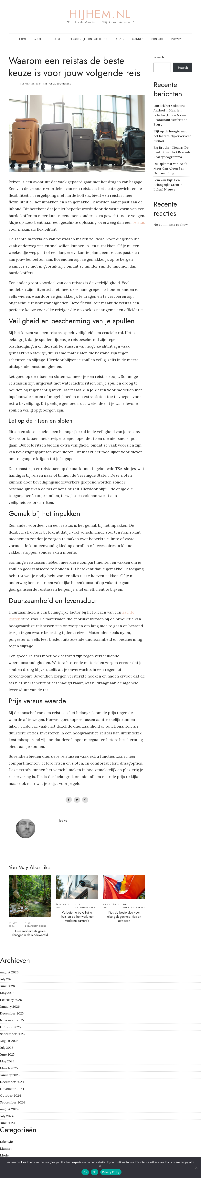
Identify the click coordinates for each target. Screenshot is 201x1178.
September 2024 (12, 1102)
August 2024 (9, 1109)
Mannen (138, 39)
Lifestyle (56, 39)
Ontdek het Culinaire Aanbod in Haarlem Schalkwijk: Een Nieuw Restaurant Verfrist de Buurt (170, 115)
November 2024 (12, 1089)
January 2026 (10, 1006)
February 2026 (11, 1000)
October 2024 (10, 1095)
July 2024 (7, 1116)
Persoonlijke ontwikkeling (89, 39)
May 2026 (7, 993)
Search (158, 57)
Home (23, 39)
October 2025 (10, 1027)
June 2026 (7, 986)
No (95, 1172)
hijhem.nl (100, 14)
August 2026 (9, 972)
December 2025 (12, 1013)
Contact (158, 39)
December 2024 (12, 1082)
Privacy (176, 39)
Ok (85, 1172)
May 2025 (7, 1061)
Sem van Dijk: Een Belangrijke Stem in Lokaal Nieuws (168, 184)
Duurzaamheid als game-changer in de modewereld (30, 933)
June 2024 (7, 1123)
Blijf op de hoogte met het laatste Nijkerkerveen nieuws (172, 136)
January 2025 (9, 1075)
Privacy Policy (111, 1172)
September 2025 (12, 1034)
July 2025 (6, 1048)
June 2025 (7, 1054)
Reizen (119, 39)
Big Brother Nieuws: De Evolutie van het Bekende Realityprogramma (172, 152)
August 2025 (9, 1041)
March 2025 (9, 1068)
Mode (38, 39)
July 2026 (6, 979)
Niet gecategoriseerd (57, 83)
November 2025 (12, 1020)
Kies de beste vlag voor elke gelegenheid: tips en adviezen (124, 916)
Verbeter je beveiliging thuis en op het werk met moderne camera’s (77, 916)
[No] (196, 1168)
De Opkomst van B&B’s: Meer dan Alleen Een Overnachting (170, 168)
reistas (138, 222)
